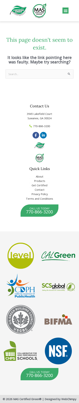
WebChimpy (68, 399)
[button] (65, 11)
